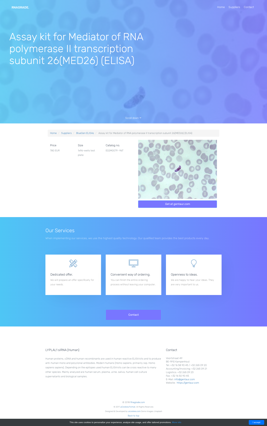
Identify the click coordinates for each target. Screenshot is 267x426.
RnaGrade (20, 7)
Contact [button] (133, 314)
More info (176, 422)
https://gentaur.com (188, 382)
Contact (249, 7)
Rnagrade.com (137, 402)
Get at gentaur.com (177, 204)
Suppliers (234, 7)
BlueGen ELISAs (85, 133)
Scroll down (132, 117)
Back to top (133, 415)
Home (221, 7)
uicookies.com (134, 411)
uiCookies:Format (127, 407)
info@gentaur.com (184, 379)
